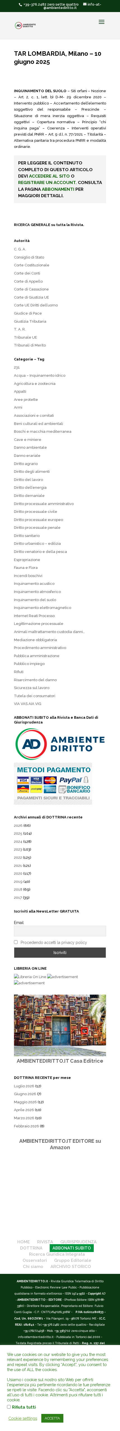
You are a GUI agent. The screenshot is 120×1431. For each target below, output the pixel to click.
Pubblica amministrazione (36, 656)
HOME (23, 1241)
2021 (18, 866)
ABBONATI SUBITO (71, 1248)
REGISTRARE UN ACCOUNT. (47, 182)
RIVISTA (45, 1241)
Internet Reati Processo (34, 616)
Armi (18, 407)
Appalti (20, 391)
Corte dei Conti (27, 273)
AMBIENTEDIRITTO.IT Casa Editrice (60, 1061)
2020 (18, 873)
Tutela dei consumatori (34, 696)
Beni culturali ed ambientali (38, 424)
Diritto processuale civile (35, 511)
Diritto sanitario (27, 536)
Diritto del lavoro (28, 480)
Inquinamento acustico (34, 583)
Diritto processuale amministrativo (44, 504)
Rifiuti (18, 672)
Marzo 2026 (24, 1118)
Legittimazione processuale (38, 624)
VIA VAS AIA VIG (27, 704)
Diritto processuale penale (37, 527)
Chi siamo (33, 1266)
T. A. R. (20, 329)
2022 (18, 857)
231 (17, 367)
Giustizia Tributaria (30, 321)
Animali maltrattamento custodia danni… (49, 632)
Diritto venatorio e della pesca (40, 552)
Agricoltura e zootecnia (35, 383)
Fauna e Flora (26, 568)
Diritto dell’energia (30, 487)
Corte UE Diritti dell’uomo (36, 305)
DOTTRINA (31, 1248)
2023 (18, 849)
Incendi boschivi (28, 576)
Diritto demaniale (29, 496)
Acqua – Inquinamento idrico (39, 375)
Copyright (94, 1293)
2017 (18, 897)
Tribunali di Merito (30, 345)
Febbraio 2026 (26, 1126)
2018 (18, 889)
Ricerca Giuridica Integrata (57, 1254)
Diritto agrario (26, 464)
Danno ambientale (30, 447)
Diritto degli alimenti (32, 471)
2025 (18, 833)
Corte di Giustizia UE (31, 297)
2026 (18, 825)
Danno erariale (27, 455)
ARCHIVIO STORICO (71, 1266)
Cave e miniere (27, 440)
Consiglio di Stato (29, 257)
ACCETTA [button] (52, 1418)
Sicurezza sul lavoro (31, 688)
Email (19, 922)
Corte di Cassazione (31, 289)
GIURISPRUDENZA (78, 1241)
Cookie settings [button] (22, 1418)
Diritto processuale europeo (38, 520)
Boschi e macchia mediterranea (42, 431)
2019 (18, 881)
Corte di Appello (28, 281)
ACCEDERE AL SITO (49, 176)
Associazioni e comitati (34, 415)
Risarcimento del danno (35, 680)
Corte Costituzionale (31, 265)
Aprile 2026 (24, 1110)
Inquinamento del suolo (35, 600)
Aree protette (26, 399)
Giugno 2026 (25, 1094)
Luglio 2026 (24, 1086)
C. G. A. (20, 249)
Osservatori (35, 1260)
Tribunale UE (25, 337)
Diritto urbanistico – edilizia (37, 543)
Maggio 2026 (25, 1102)
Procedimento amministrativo (40, 648)
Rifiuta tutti (24, 1407)
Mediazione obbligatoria (35, 640)
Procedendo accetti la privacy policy (54, 942)
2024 (18, 841)
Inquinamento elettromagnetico (42, 608)
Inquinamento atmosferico (37, 592)
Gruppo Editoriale (72, 1260)
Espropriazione (27, 560)
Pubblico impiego (29, 664)
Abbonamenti (58, 189)
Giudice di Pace (28, 313)
